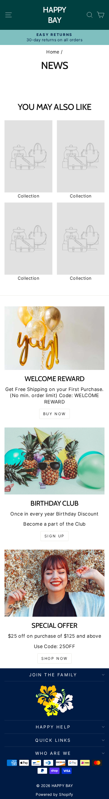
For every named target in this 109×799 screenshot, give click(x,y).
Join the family (53, 674)
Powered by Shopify (54, 794)
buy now (54, 413)
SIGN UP (54, 536)
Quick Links (53, 740)
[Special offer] (54, 583)
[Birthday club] (54, 461)
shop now (54, 658)
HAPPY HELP (53, 727)
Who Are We (53, 753)
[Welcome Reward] (54, 338)
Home (53, 52)
